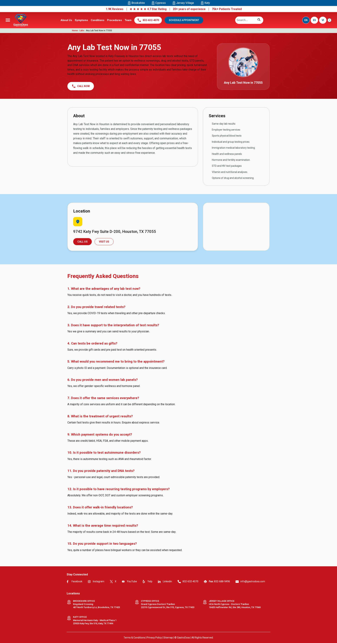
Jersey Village (185, 3)
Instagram (98, 581)
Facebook (77, 581)
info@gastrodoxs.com (252, 581)
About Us (66, 20)
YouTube (132, 581)
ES (314, 20)
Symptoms (81, 20)
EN (306, 20)
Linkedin (167, 581)
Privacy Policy (154, 637)
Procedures (114, 20)
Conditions (97, 20)
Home (75, 30)
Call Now (81, 86)
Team (128, 20)
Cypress (160, 3)
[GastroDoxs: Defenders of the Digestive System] (21, 20)
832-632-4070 (148, 20)
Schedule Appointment (184, 20)
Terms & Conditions (134, 637)
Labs (82, 30)
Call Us (82, 241)
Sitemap (168, 637)
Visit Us (104, 241)
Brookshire (138, 3)
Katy (207, 3)
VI (323, 20)
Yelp (149, 581)
